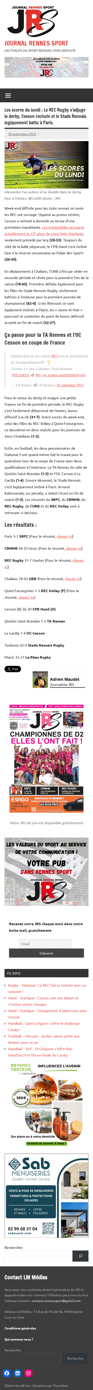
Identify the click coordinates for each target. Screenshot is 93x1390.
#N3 (54, 355)
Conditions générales (20, 1328)
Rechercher (14, 1247)
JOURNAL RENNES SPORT (36, 43)
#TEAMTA (20, 375)
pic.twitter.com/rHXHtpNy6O (64, 375)
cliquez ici (64, 536)
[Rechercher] (80, 1256)
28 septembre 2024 (70, 384)
